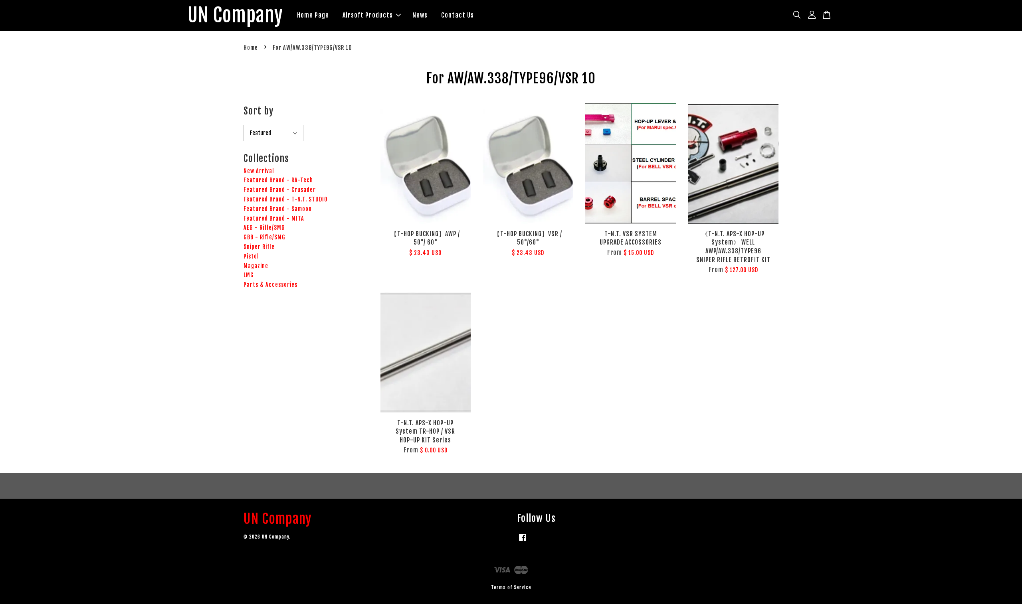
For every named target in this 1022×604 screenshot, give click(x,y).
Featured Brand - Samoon (278, 208)
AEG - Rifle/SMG (264, 227)
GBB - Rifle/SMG (264, 237)
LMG (249, 275)
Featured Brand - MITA (274, 218)
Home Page (313, 15)
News (420, 15)
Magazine (256, 266)
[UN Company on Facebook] (522, 541)
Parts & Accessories (270, 284)
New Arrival (259, 171)
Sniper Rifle (259, 246)
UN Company (235, 15)
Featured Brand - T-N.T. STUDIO (286, 199)
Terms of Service (511, 587)
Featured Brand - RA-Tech (278, 180)
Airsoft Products (368, 15)
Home (251, 47)
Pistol (251, 256)
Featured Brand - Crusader (280, 189)
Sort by (258, 111)
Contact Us (457, 15)
